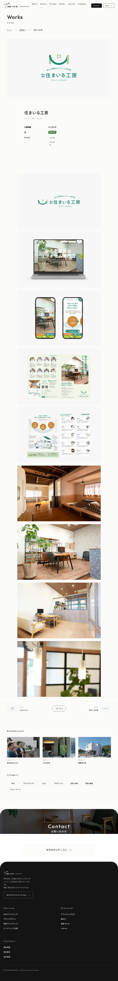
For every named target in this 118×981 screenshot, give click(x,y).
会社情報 (7, 957)
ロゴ (44, 783)
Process (53, 4)
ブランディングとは (68, 914)
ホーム (9, 30)
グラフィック (58, 783)
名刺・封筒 (74, 783)
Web (13, 783)
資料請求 (7, 952)
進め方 (63, 919)
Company (82, 4)
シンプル (52, 138)
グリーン (52, 132)
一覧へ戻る (59, 708)
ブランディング (28, 783)
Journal (71, 4)
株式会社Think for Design (18, 895)
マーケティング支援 (11, 928)
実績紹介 (22, 30)
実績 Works (65, 923)
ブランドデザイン (10, 919)
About (34, 4)
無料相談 (7, 947)
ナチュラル (52, 143)
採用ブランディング (11, 923)
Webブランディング (11, 914)
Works (62, 4)
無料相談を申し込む (59, 849)
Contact (96, 5)
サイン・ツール (15, 789)
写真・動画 (89, 783)
